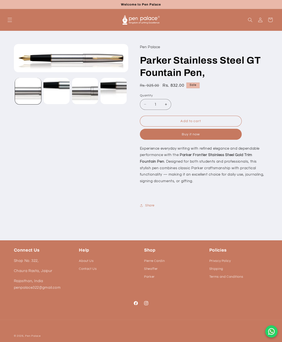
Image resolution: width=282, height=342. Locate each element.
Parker (149, 277)
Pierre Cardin (154, 261)
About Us (86, 261)
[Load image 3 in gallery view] (85, 91)
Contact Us (87, 268)
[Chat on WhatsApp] (271, 331)
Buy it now (191, 134)
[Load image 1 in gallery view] (28, 91)
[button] (10, 20)
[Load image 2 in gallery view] (56, 91)
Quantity (146, 95)
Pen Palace (33, 336)
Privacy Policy (220, 261)
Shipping (216, 268)
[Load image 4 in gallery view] (113, 91)
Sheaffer (151, 268)
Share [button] (149, 205)
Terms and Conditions (226, 277)
